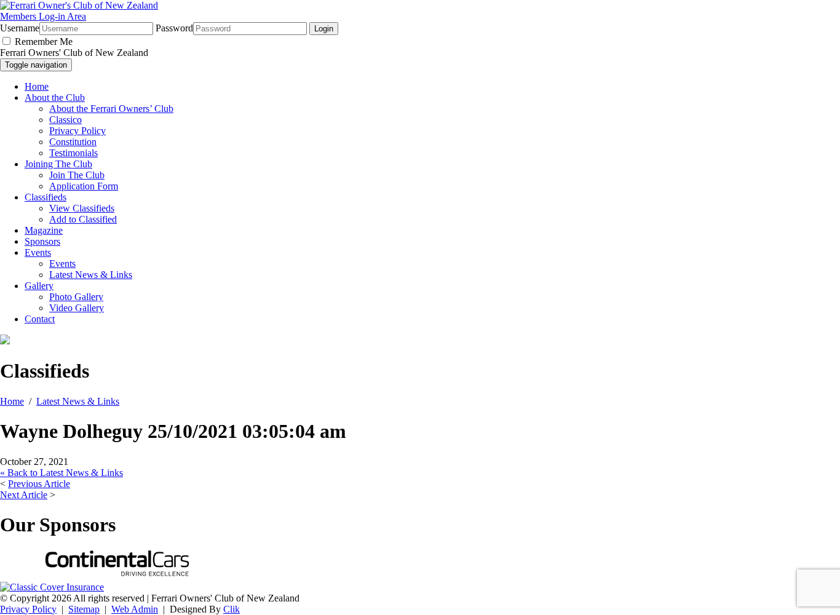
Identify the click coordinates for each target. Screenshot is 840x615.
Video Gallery (76, 308)
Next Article (23, 495)
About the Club (55, 97)
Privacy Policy (77, 130)
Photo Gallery (76, 297)
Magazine (44, 230)
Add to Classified (83, 219)
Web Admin (134, 609)
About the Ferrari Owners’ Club (111, 108)
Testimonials (73, 153)
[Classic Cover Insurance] (52, 587)
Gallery (39, 285)
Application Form (83, 186)
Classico (65, 119)
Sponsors (42, 241)
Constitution (73, 142)
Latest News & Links (90, 274)
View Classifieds (81, 208)
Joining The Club (58, 164)
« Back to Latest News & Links (61, 472)
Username (19, 28)
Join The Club (77, 175)
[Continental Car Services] (117, 576)
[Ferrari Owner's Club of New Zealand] (79, 5)
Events (38, 252)
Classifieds (45, 197)
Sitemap (84, 609)
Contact (40, 319)
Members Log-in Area (43, 16)
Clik (231, 609)
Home (37, 86)
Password (174, 28)
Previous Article (39, 483)
